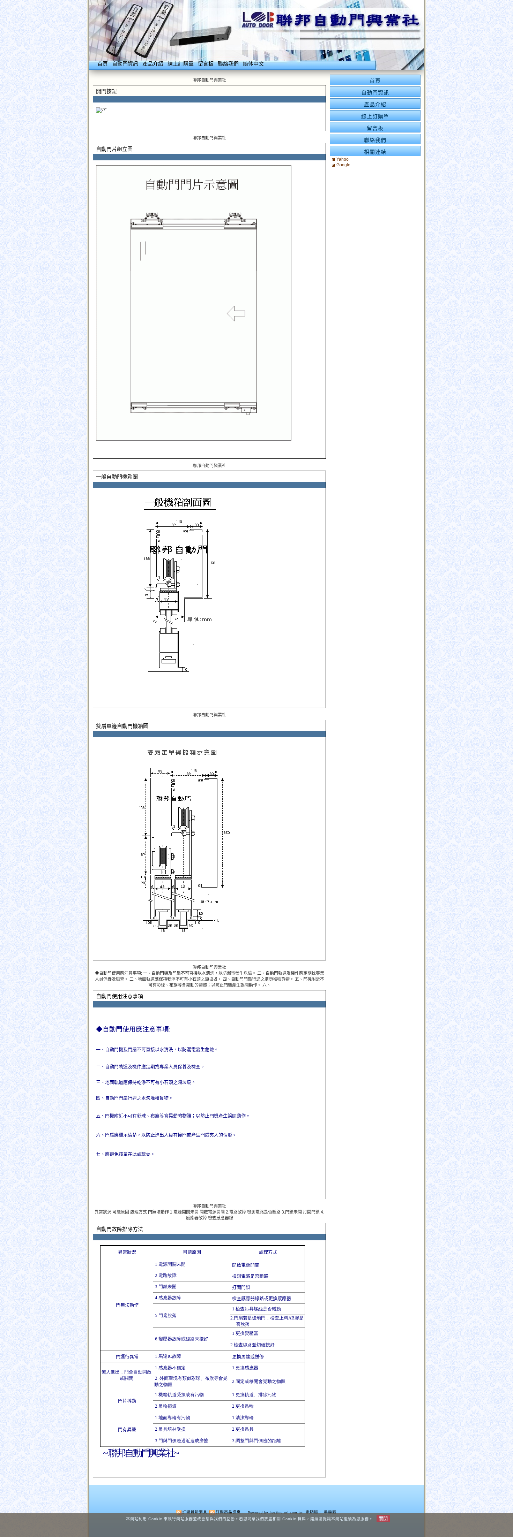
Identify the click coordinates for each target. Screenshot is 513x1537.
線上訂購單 (181, 64)
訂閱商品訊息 (228, 1512)
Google (343, 164)
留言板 (206, 64)
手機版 (330, 1512)
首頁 (102, 64)
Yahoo (342, 159)
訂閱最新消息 (194, 1512)
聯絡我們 (228, 64)
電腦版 (312, 1512)
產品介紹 (152, 64)
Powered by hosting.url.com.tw (275, 1512)
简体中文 (253, 64)
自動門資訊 (125, 64)
